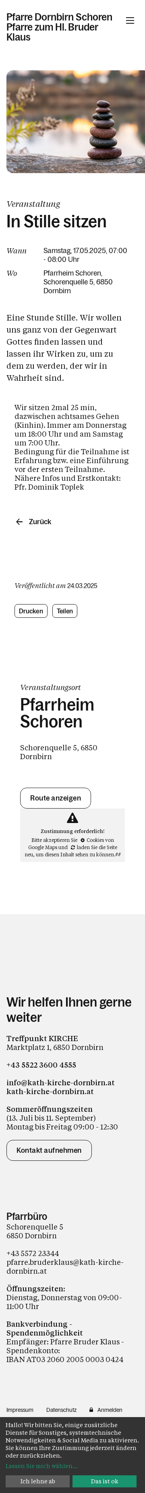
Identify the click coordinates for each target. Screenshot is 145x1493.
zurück (40, 522)
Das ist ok (104, 1481)
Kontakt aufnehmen (49, 1150)
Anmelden (109, 1410)
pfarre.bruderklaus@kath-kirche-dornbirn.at (65, 1266)
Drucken (31, 611)
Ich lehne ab (38, 1481)
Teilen (65, 611)
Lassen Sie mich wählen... (41, 1466)
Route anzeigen (55, 798)
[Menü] (130, 20)
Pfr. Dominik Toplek (49, 487)
